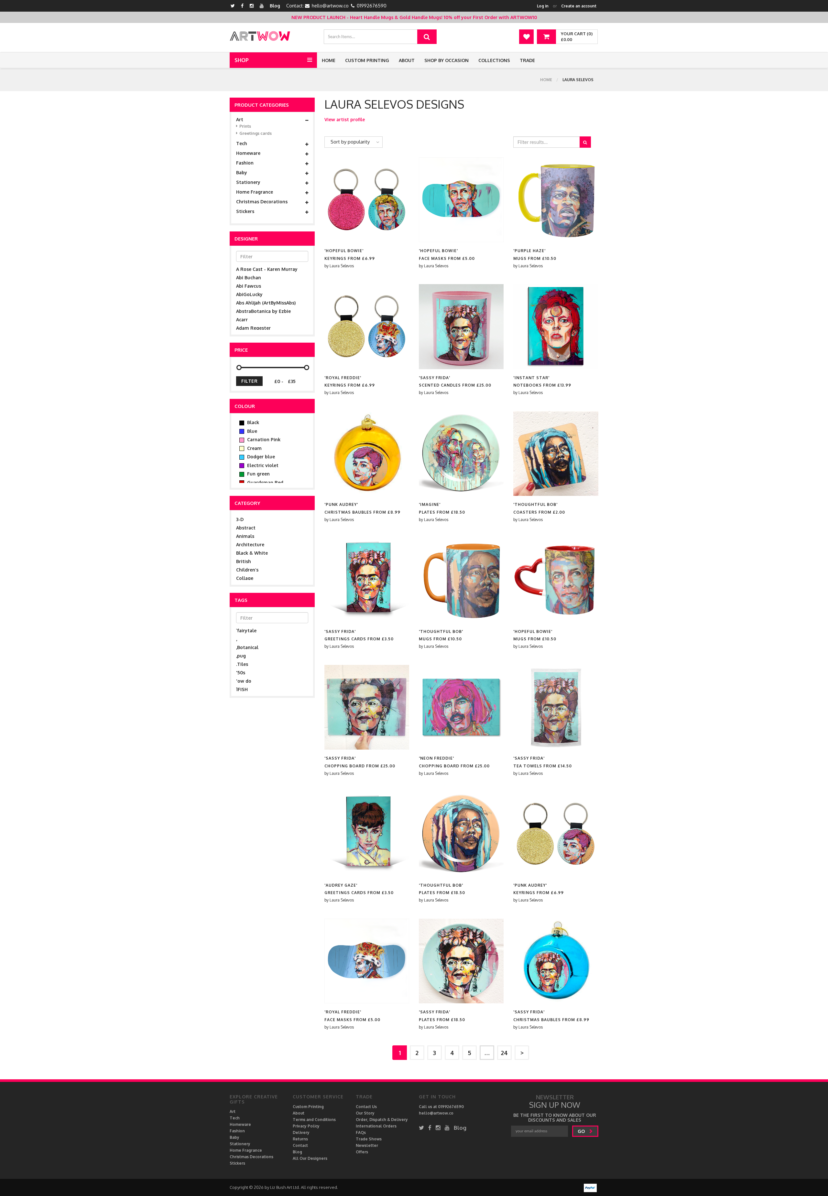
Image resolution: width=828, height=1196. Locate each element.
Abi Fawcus (248, 286)
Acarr (242, 319)
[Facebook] (242, 5)
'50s (240, 672)
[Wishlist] (526, 36)
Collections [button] (494, 60)
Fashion (245, 163)
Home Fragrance (254, 192)
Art (239, 119)
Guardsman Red (264, 482)
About (407, 60)
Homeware (248, 153)
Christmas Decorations (262, 201)
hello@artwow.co (330, 5)
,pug (241, 655)
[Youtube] (262, 5)
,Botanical (247, 647)
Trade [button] (527, 60)
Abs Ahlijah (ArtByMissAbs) (266, 302)
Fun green (258, 473)
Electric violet (262, 465)
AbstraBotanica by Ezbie (263, 311)
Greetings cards (255, 133)
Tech (241, 143)
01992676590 (372, 5)
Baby (241, 172)
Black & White (252, 553)
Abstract (246, 527)
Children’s (247, 569)
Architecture (250, 544)
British (243, 561)
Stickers (245, 211)
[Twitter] (233, 5)
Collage (244, 578)
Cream (254, 448)
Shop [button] (241, 60)
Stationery (248, 182)
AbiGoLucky (249, 294)
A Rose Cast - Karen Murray (267, 269)
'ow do (243, 681)
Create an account (578, 6)
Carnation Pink (263, 439)
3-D (240, 519)
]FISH (242, 689)
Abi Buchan (248, 277)
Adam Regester (253, 328)
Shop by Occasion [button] (446, 60)
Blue (251, 431)
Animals (245, 536)
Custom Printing (367, 60)
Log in (543, 6)
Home (328, 60)
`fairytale (246, 630)
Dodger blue (260, 456)
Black (252, 422)
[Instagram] (252, 5)
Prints (245, 126)
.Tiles (242, 664)
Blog (275, 5)
